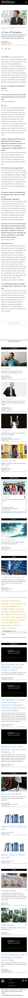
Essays (14, 519)
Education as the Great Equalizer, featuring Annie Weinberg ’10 (14, 749)
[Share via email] (9, 49)
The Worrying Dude (8, 461)
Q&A (12, 28)
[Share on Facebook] (2, 49)
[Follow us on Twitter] (26, 980)
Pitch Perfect (5, 369)
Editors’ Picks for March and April (13, 856)
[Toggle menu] (26, 2)
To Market (6, 497)
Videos (14, 869)
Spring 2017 (5, 28)
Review (14, 773)
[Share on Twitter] (6, 49)
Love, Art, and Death (11, 794)
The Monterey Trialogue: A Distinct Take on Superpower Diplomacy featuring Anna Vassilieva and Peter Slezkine (13, 705)
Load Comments (14, 323)
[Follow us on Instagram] (23, 981)
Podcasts (14, 644)
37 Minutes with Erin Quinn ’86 (12, 577)
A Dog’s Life (6, 431)
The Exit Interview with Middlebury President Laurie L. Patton (12, 667)
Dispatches (14, 478)
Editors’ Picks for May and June (14, 827)
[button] (3, 497)
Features (14, 348)
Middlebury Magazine (8, 2)
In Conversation (7, 399)
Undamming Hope (7, 540)
